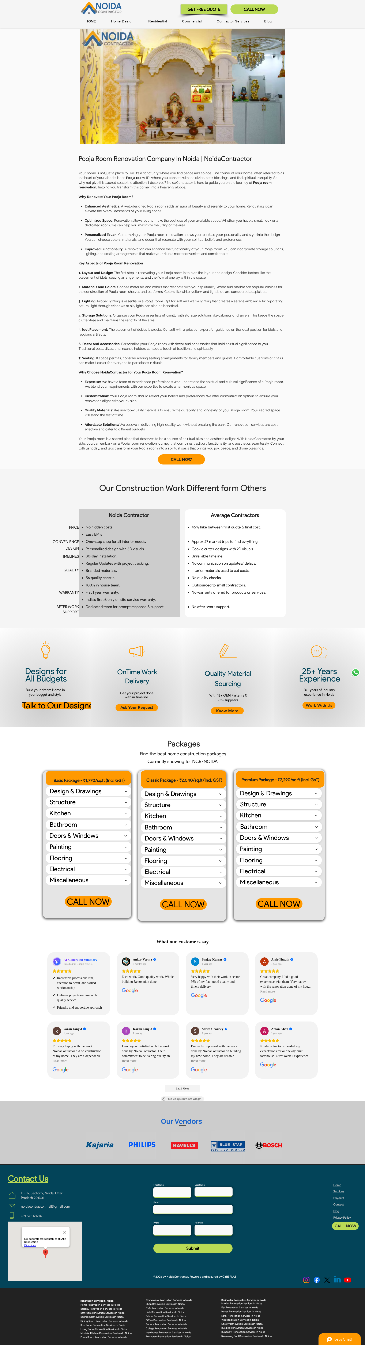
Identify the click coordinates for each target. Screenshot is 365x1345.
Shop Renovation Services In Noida (165, 1303)
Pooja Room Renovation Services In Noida (103, 1337)
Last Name (200, 1185)
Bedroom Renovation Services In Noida (102, 1316)
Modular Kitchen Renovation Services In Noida (106, 1333)
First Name (159, 1185)
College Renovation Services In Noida (166, 1328)
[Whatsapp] (355, 672)
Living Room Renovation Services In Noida (103, 1329)
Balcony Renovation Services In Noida (101, 1308)
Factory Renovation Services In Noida (166, 1324)
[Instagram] (306, 1280)
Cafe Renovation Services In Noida (165, 1308)
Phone (156, 1223)
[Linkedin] (337, 1280)
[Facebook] (317, 1280)
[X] (327, 1280)
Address (199, 1223)
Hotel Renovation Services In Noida (165, 1312)
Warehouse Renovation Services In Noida (168, 1332)
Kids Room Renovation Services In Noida (102, 1325)
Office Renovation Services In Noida (166, 1320)
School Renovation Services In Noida (166, 1316)
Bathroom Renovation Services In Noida (102, 1312)
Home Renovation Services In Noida (100, 1304)
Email (156, 1202)
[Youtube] (348, 1280)
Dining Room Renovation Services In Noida (104, 1321)
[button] (122, 21)
